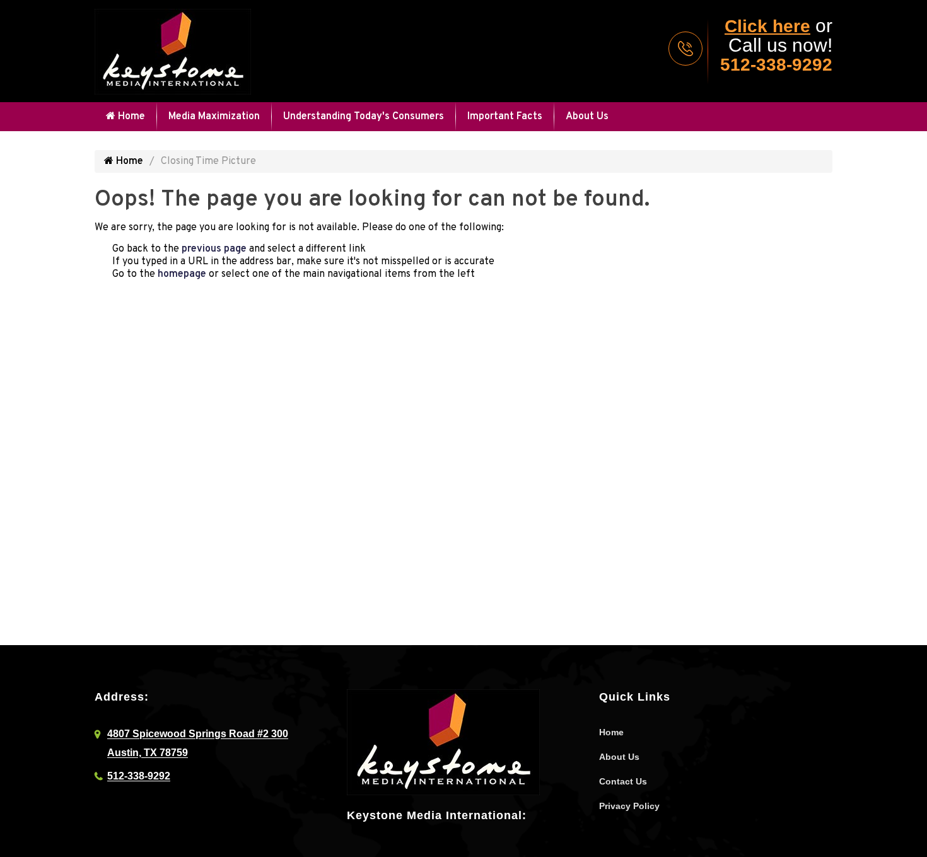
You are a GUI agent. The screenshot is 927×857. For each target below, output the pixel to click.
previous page (214, 249)
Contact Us (623, 781)
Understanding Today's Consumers (363, 116)
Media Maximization (214, 116)
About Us (587, 116)
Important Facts (504, 116)
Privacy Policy (629, 806)
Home (130, 116)
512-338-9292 (776, 64)
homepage (182, 274)
